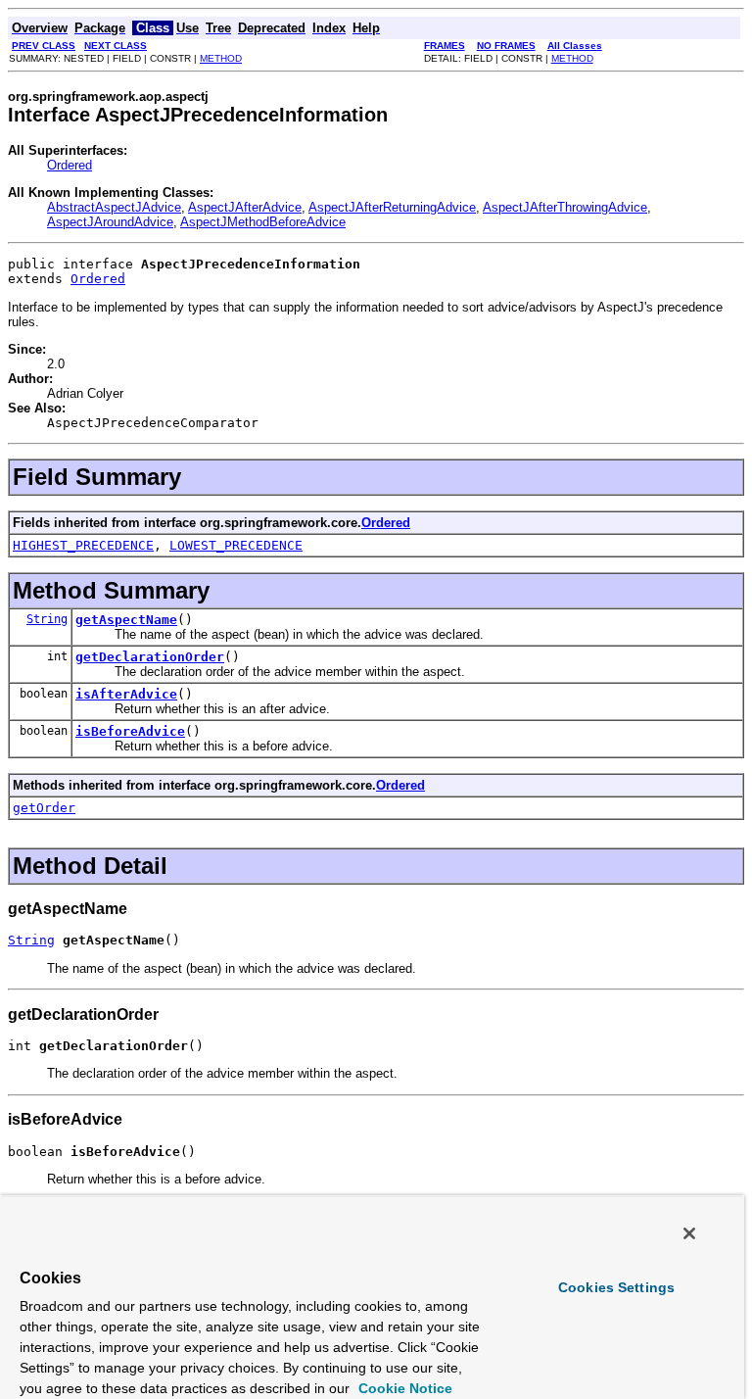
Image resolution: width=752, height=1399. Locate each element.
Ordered (69, 165)
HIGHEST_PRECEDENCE (83, 545)
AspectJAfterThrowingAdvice (565, 207)
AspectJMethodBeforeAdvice (263, 222)
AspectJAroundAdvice (110, 222)
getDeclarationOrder (149, 657)
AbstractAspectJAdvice (114, 207)
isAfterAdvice (126, 694)
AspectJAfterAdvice (245, 207)
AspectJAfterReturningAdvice (392, 207)
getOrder (44, 807)
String (47, 619)
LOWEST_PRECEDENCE (236, 545)
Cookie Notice (403, 1388)
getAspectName (126, 619)
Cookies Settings (616, 1287)
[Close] (689, 1233)
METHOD (221, 58)
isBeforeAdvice (130, 731)
